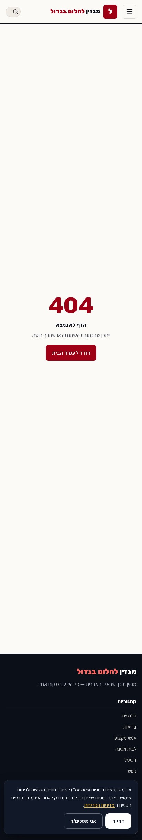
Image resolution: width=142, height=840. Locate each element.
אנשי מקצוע (125, 737)
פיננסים (129, 715)
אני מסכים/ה (83, 821)
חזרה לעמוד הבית (71, 352)
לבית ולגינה (125, 748)
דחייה (118, 821)
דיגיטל (130, 759)
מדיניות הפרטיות (99, 805)
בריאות (129, 726)
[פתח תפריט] (129, 12)
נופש (132, 771)
